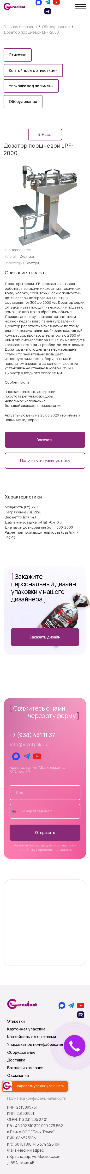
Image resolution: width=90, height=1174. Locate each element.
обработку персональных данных (45, 849)
